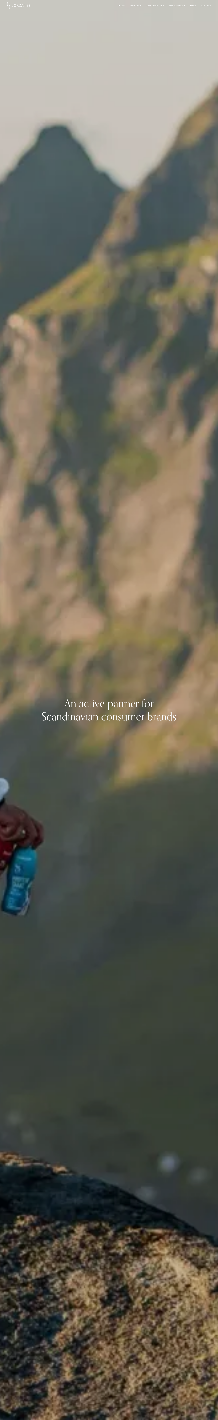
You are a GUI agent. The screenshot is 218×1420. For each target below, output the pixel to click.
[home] (18, 5)
